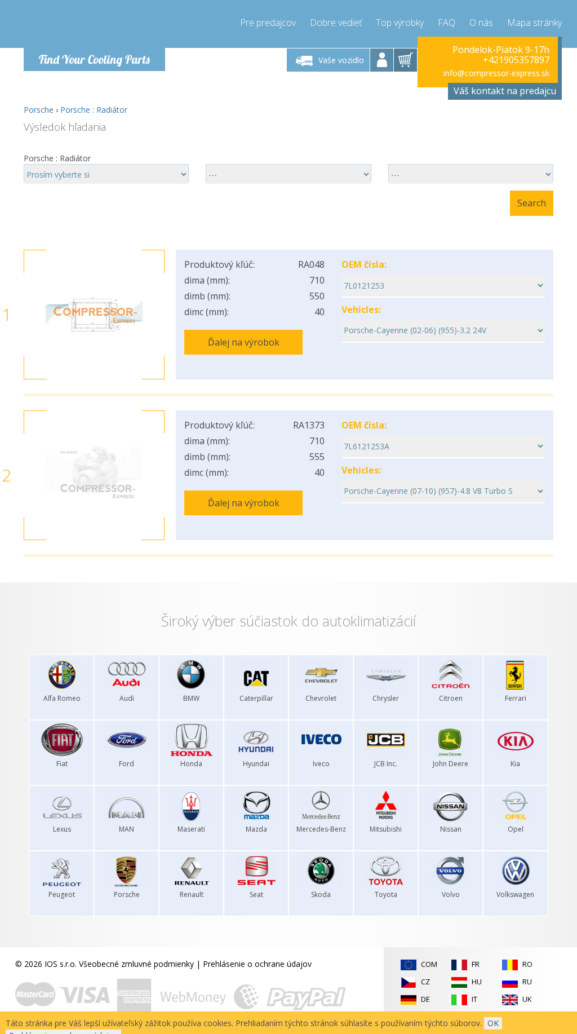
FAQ (446, 22)
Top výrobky (400, 22)
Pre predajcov (268, 22)
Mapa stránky (534, 22)
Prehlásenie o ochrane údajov (257, 963)
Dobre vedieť (336, 22)
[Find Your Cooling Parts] (91, 26)
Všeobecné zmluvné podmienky (136, 963)
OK (493, 1023)
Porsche (39, 109)
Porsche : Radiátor (93, 109)
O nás (481, 22)
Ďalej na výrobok (243, 342)
